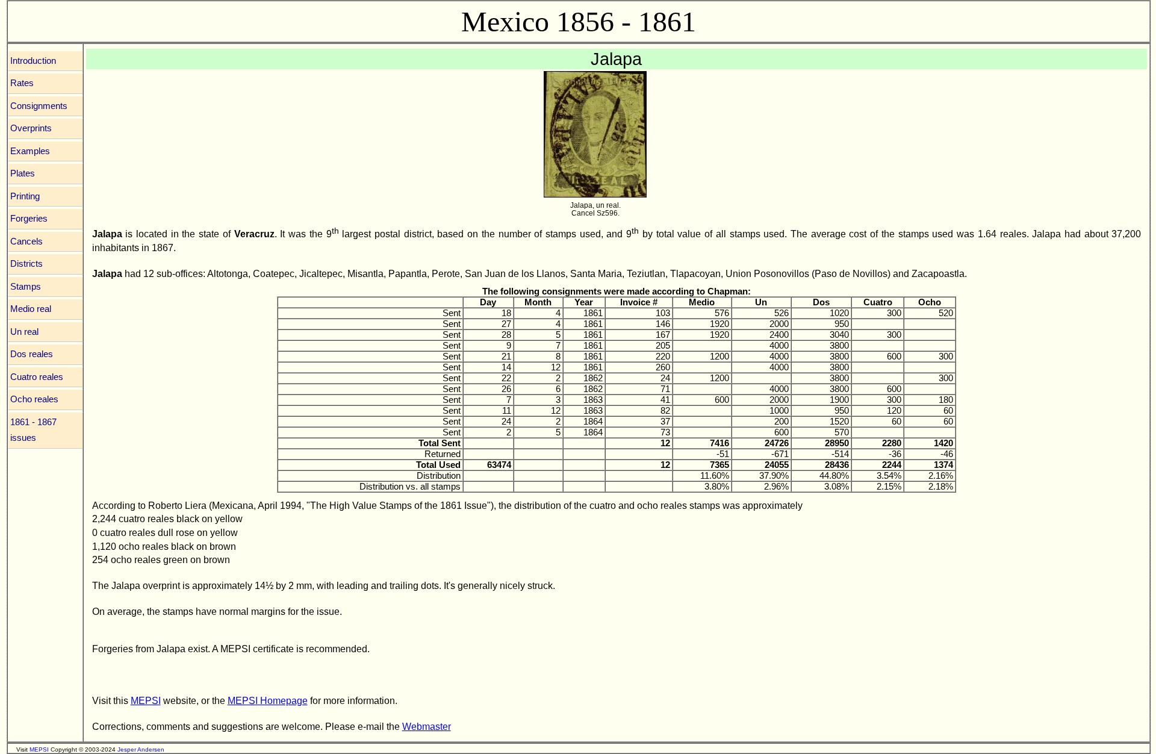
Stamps (25, 286)
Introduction (33, 61)
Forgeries (29, 218)
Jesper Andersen (140, 749)
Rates (22, 83)
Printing (25, 196)
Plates (22, 173)
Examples (30, 151)
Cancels (26, 241)
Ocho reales (34, 399)
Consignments (38, 106)
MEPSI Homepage (268, 700)
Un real (24, 332)
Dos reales (31, 354)
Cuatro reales (36, 377)
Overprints (31, 128)
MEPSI (146, 700)
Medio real (30, 309)
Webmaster (426, 726)
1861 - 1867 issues (33, 430)
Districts (26, 264)
